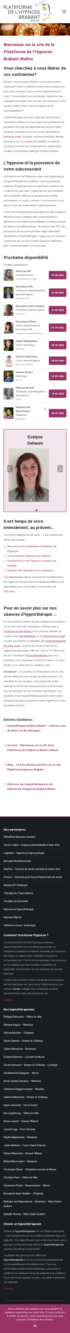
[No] (65, 1318)
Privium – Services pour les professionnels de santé (33, 877)
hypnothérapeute (25, 1231)
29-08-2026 (58, 275)
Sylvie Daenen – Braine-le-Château (23, 1040)
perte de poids (12, 136)
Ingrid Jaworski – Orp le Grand (20, 1105)
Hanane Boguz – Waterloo (18, 1024)
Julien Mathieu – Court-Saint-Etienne (25, 1145)
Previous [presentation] (10, 468)
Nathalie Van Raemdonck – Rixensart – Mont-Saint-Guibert (33, 1203)
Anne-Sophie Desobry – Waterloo (22, 1081)
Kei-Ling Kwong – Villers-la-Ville (21, 1113)
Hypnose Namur (13, 917)
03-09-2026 (58, 345)
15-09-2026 (58, 393)
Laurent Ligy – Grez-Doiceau (20, 1129)
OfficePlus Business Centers (19, 836)
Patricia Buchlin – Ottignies (19, 1032)
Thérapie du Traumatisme (18, 893)
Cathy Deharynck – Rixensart (20, 1048)
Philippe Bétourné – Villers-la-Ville (23, 1016)
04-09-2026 (58, 360)
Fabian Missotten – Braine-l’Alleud (23, 1153)
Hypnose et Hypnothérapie (19, 909)
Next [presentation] (60, 468)
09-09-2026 (58, 376)
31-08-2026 (58, 292)
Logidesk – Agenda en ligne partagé (24, 853)
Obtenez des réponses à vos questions (30, 570)
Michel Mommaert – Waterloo (20, 1161)
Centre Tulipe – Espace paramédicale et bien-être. (32, 844)
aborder (41, 221)
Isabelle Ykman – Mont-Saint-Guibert (24, 1214)
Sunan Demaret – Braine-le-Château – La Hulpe (30, 1065)
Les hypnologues (14, 577)
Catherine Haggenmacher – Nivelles (24, 1089)
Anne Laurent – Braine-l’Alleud (21, 1121)
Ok (35, 1325)
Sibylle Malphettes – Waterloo (20, 1137)
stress (43, 106)
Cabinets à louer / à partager (20, 925)
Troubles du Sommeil (16, 901)
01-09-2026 (58, 310)
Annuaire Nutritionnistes (17, 861)
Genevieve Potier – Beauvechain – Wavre (27, 1185)
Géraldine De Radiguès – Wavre (21, 1073)
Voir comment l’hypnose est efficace (29, 556)
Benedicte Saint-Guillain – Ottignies (23, 1193)
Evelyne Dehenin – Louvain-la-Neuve (24, 1056)
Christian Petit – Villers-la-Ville (21, 1177)
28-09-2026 (58, 413)
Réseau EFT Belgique (15, 885)
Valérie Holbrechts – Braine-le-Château (26, 1097)
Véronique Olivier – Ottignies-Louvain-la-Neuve (30, 1169)
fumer (16, 988)
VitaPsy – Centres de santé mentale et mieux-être (32, 869)
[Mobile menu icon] (64, 11)
